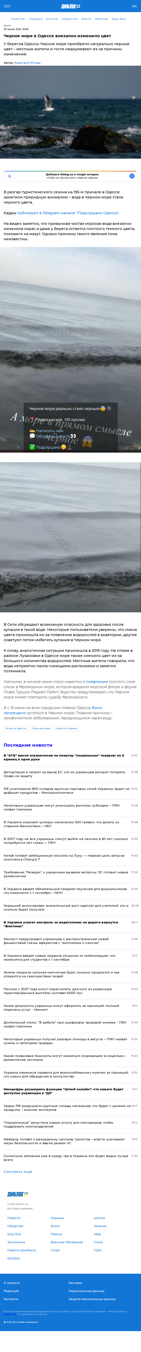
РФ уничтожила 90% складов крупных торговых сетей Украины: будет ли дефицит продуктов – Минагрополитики (67, 790)
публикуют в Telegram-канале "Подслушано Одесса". (68, 213)
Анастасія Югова (27, 63)
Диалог (7, 25)
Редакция (11, 1291)
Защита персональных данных (92, 1299)
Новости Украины (66, 728)
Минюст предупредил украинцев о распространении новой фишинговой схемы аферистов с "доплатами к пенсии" (56, 941)
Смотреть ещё (18, 1172)
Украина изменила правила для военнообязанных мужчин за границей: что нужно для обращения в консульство (66, 1074)
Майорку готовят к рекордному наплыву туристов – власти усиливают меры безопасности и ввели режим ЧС (64, 1141)
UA (134, 6)
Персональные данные (86, 1291)
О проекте (12, 1283)
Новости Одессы (16, 728)
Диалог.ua (10, 1314)
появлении (97, 681)
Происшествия (41, 728)
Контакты (11, 1299)
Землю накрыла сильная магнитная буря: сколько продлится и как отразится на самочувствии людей (62, 974)
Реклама (75, 1283)
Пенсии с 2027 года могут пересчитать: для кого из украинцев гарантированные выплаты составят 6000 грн (58, 991)
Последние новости (28, 745)
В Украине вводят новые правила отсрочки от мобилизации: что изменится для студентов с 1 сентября (59, 957)
